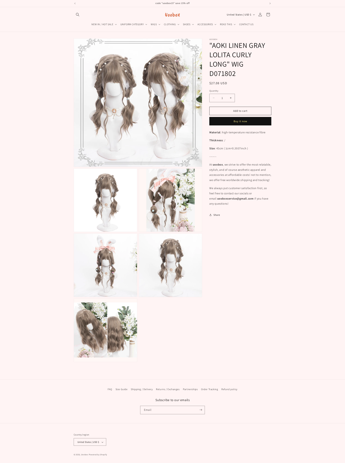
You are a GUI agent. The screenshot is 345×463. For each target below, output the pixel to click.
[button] (78, 15)
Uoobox (84, 454)
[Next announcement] (270, 3)
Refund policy (229, 389)
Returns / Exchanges (168, 389)
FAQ (110, 389)
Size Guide (122, 389)
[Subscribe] (201, 410)
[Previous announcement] (75, 3)
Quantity (213, 90)
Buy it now (240, 121)
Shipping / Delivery (142, 389)
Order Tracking (209, 389)
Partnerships (190, 389)
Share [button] (216, 214)
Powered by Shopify (98, 454)
